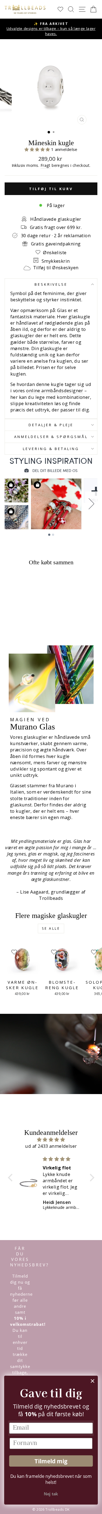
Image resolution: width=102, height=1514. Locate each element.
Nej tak (51, 1494)
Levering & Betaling (51, 448)
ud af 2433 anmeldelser (51, 1146)
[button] (37, 149)
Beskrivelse (51, 284)
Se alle (51, 928)
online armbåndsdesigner (54, 390)
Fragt (46, 165)
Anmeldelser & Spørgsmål (51, 436)
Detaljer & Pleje (51, 424)
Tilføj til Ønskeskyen (56, 267)
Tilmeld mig (51, 1461)
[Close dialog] (92, 1381)
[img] (51, 1139)
